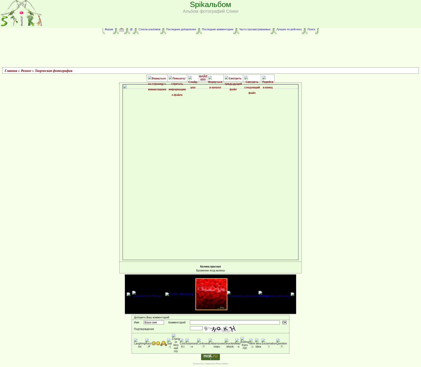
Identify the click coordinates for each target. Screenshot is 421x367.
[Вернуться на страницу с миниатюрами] (157, 78)
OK (284, 322)
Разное (26, 70)
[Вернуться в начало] (215, 78)
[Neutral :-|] (163, 343)
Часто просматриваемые (255, 29)
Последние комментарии (217, 29)
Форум (109, 29)
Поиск (311, 29)
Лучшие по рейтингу (289, 29)
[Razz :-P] (148, 343)
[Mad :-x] (238, 343)
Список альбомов (149, 29)
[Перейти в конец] (267, 78)
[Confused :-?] (203, 343)
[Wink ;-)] (252, 343)
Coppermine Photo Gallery (216, 364)
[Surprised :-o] (191, 343)
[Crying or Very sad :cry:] (176, 343)
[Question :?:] (281, 343)
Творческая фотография (53, 70)
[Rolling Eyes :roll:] (245, 343)
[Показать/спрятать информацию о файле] (177, 78)
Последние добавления (181, 29)
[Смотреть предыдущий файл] (233, 78)
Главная (11, 70)
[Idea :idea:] (258, 343)
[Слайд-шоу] (193, 78)
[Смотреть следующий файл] (252, 78)
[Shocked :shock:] (230, 343)
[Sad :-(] (169, 343)
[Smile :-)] (158, 343)
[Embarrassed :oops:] (217, 343)
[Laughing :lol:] (139, 343)
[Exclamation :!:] (269, 343)
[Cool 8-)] (183, 343)
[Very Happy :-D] (154, 343)
